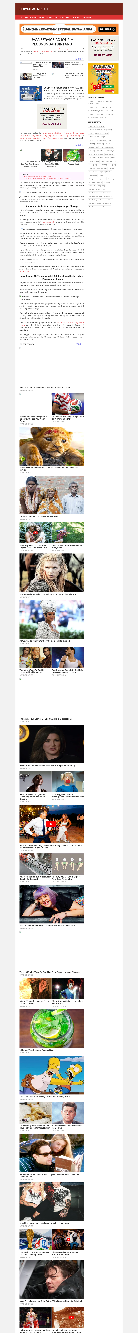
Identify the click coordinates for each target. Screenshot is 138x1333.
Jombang (92, 151)
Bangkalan (100, 126)
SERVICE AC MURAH (33, 9)
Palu (102, 161)
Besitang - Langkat (101, 133)
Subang (99, 182)
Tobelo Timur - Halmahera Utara (100, 203)
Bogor (103, 137)
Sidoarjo (92, 182)
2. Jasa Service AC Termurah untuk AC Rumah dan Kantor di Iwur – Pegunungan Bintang (46, 178)
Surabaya (107, 182)
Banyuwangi (108, 130)
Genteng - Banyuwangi (96, 144)
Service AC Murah (31, 17)
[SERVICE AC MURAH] (21, 17)
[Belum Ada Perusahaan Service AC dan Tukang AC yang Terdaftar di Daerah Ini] (30, 93)
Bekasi (91, 133)
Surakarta (92, 186)
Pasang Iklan (86, 17)
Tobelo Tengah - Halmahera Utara (100, 200)
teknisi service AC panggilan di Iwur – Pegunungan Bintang (41, 138)
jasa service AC (24, 271)
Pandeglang (93, 165)
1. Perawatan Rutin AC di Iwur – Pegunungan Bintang (36, 176)
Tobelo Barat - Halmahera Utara (100, 193)
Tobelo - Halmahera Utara (97, 189)
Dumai (110, 140)
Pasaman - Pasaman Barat (98, 168)
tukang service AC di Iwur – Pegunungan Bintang (60, 133)
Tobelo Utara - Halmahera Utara (100, 207)
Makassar (92, 158)
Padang (113, 158)
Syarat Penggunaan (61, 17)
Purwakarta (93, 175)
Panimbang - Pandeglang (107, 165)
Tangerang (101, 186)
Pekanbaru (112, 168)
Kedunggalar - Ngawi (96, 154)
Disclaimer (75, 17)
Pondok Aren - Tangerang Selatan (100, 172)
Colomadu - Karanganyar (97, 140)
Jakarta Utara (93, 147)
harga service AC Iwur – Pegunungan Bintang (64, 135)
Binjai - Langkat (94, 137)
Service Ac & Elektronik (98, 118)
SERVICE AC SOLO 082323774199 (101, 107)
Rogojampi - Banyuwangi (97, 179)
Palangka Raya (94, 161)
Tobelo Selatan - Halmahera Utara (100, 196)
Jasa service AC (48, 222)
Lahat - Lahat (109, 154)
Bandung (92, 126)
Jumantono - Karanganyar (105, 151)
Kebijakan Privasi (45, 17)
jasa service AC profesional (42, 51)
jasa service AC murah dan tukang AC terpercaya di (52, 49)
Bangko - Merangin (95, 130)
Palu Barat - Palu (111, 161)
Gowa (108, 144)
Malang (100, 158)
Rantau (101, 175)
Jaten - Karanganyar (106, 147)
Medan (107, 158)
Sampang (111, 179)
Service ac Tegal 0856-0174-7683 (101, 111)
